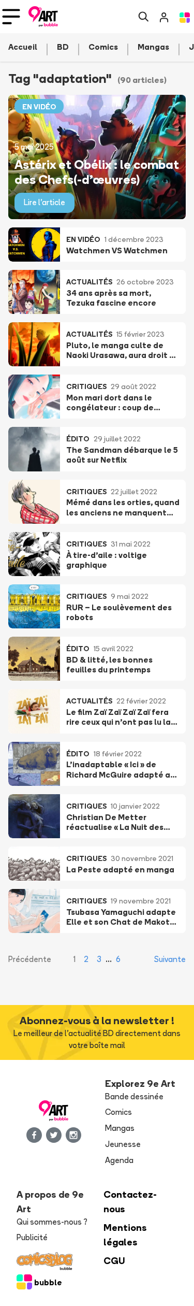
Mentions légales (125, 1235)
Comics (118, 1112)
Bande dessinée (134, 1096)
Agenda (119, 1160)
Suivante (170, 959)
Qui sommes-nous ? (52, 1222)
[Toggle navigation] (11, 16)
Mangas (120, 1128)
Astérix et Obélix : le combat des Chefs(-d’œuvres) (96, 171)
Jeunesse (123, 1144)
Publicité (32, 1237)
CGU (114, 1261)
